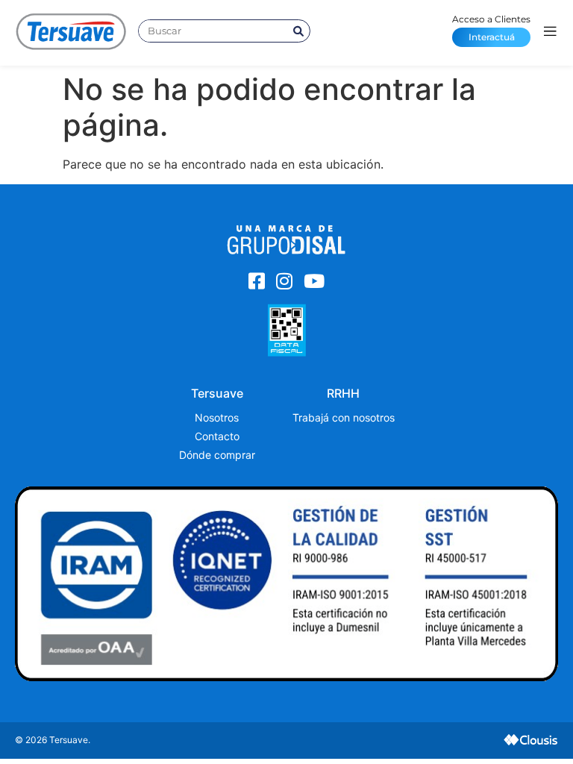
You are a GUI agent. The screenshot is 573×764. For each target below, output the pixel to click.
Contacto (217, 436)
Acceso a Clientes (491, 28)
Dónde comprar (217, 454)
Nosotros (217, 417)
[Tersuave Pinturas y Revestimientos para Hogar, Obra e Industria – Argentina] (71, 31)
